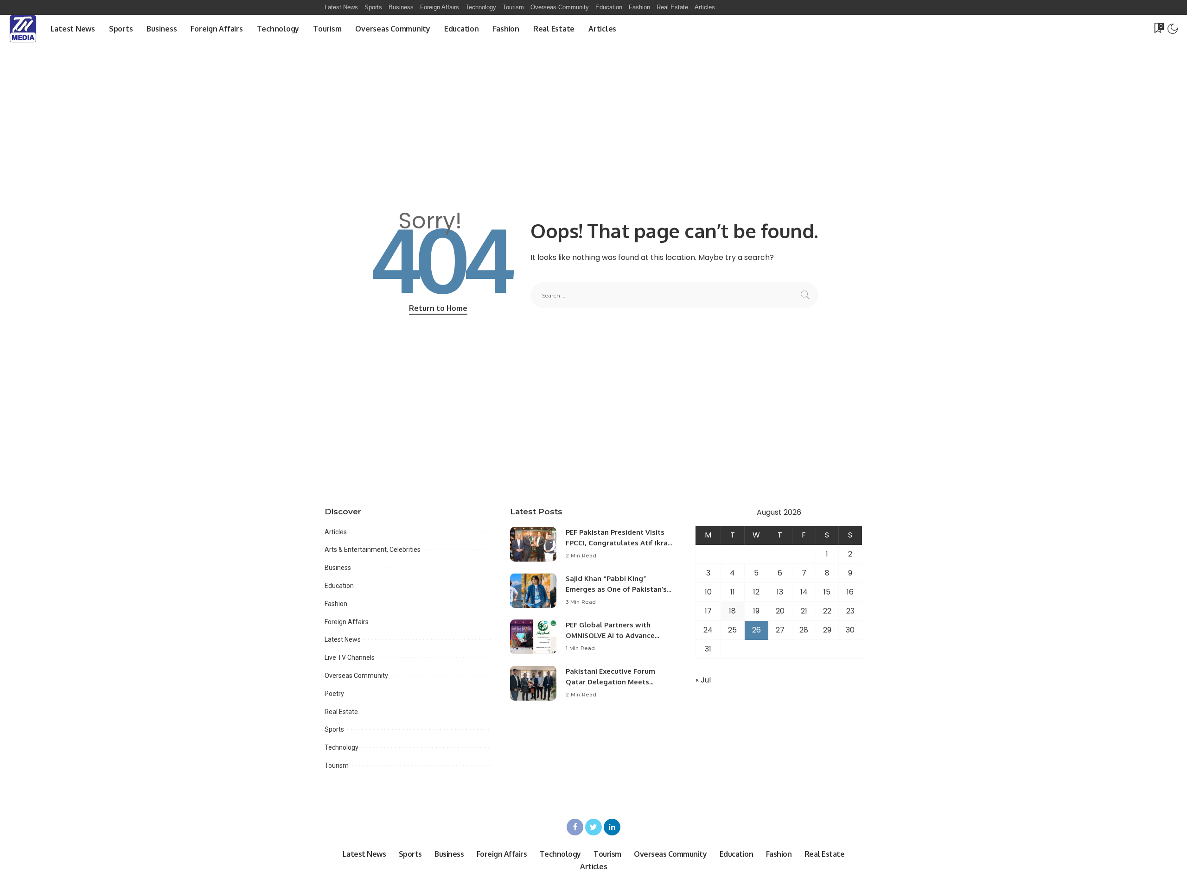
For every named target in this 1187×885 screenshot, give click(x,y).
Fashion (336, 603)
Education (339, 585)
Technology (341, 747)
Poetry (334, 693)
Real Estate (341, 711)
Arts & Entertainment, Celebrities (373, 549)
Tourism (337, 765)
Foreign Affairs (347, 622)
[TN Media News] (23, 29)
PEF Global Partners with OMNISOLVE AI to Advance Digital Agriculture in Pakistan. (618, 635)
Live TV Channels (350, 657)
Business (338, 567)
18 (732, 611)
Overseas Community (356, 675)
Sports (334, 729)
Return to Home (438, 308)
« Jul (703, 680)
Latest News (343, 639)
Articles (336, 532)
